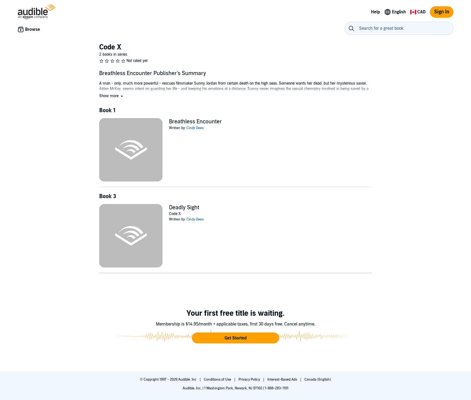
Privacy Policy (249, 379)
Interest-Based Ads (282, 379)
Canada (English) (317, 379)
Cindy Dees (195, 128)
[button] (111, 96)
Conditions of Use (218, 379)
